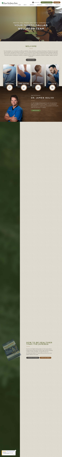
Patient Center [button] (48, 4)
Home (19, 4)
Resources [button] (39, 4)
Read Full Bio (36, 110)
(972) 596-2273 (37, 2)
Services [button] (32, 4)
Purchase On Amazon (33, 357)
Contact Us (58, 4)
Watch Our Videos (45, 357)
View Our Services (31, 33)
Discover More (31, 59)
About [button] (25, 4)
